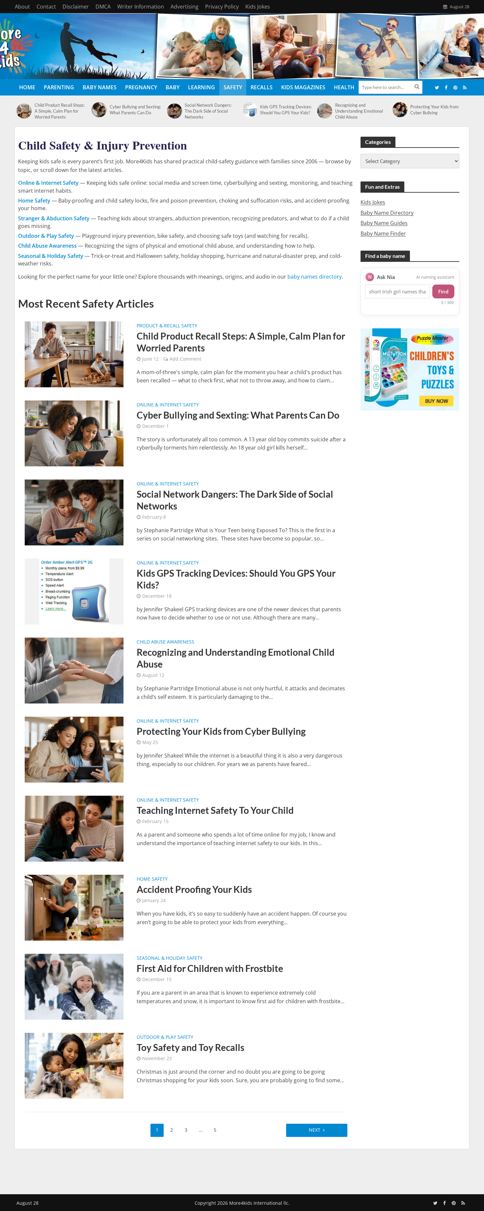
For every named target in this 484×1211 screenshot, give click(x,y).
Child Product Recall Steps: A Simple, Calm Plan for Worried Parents (60, 111)
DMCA (103, 6)
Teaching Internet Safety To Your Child (215, 810)
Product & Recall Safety (167, 326)
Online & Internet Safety (168, 405)
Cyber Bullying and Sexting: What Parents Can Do (135, 109)
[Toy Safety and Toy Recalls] (74, 1065)
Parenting (59, 87)
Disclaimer (76, 6)
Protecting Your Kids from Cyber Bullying (434, 109)
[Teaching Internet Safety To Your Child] (74, 828)
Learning (201, 87)
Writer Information (140, 6)
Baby (172, 87)
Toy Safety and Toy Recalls (190, 1047)
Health (344, 87)
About (22, 6)
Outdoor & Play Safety (165, 1037)
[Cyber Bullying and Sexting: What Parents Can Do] (99, 109)
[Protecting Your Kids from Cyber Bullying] (399, 109)
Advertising (185, 6)
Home (27, 87)
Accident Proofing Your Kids (194, 889)
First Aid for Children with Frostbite (210, 968)
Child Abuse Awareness (165, 642)
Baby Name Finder (383, 233)
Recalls (262, 87)
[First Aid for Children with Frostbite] (74, 986)
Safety (233, 87)
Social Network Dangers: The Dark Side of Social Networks (208, 111)
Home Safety (152, 879)
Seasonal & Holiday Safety (169, 958)
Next (314, 1130)
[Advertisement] (242, 1170)
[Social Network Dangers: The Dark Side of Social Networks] (174, 111)
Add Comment (185, 359)
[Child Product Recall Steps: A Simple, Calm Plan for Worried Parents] (23, 111)
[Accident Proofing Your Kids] (74, 907)
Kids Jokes (257, 6)
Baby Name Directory (387, 212)
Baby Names (100, 87)
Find (443, 291)
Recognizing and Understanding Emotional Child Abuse (359, 111)
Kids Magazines (303, 87)
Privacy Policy (222, 6)
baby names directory (314, 276)
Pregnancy (141, 87)
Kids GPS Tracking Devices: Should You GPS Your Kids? (286, 109)
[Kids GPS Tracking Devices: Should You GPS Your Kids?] (249, 109)
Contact (46, 6)
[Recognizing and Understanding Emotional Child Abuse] (324, 111)
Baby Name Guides (384, 223)
